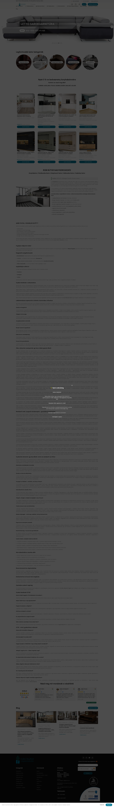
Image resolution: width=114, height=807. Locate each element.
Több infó (102, 804)
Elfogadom (109, 804)
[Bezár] (71, 385)
